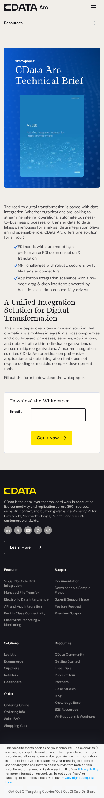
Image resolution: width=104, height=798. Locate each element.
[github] (38, 530)
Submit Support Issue (72, 599)
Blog (58, 696)
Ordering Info (14, 712)
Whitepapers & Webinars (75, 716)
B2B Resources (66, 709)
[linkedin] (8, 530)
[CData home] (30, 7)
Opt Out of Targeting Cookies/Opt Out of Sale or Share (51, 791)
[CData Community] (48, 530)
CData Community (69, 654)
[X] (18, 530)
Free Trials (63, 668)
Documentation (67, 581)
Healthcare (13, 682)
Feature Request (68, 606)
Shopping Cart (15, 725)
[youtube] (28, 530)
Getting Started (67, 661)
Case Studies (65, 689)
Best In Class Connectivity (24, 613)
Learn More (20, 547)
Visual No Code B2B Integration (19, 583)
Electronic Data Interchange (26, 599)
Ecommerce (13, 661)
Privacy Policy (88, 769)
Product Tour (65, 675)
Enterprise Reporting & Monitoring (22, 622)
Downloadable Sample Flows (72, 590)
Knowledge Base (68, 702)
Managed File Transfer (21, 592)
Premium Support (69, 613)
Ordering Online (16, 705)
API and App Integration (23, 606)
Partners (62, 682)
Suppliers (11, 668)
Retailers (11, 675)
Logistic (10, 654)
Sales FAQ (12, 719)
